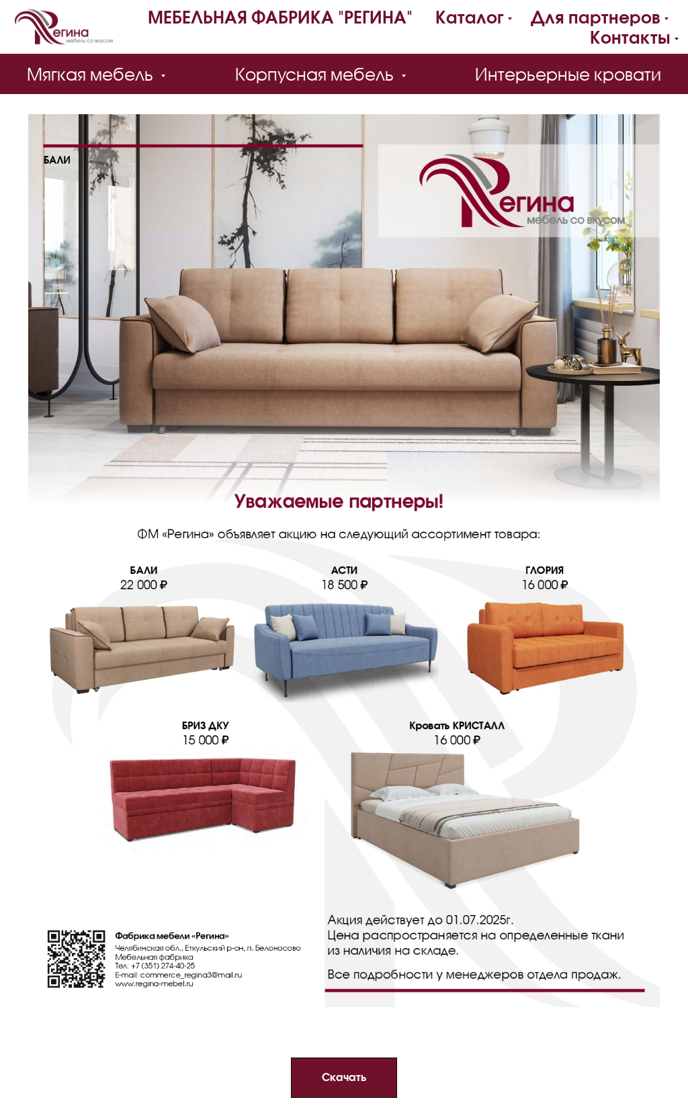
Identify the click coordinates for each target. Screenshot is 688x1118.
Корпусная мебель (316, 74)
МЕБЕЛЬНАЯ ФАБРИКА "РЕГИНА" (280, 17)
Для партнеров (595, 17)
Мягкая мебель (92, 74)
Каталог (469, 17)
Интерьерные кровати (568, 74)
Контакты (630, 37)
